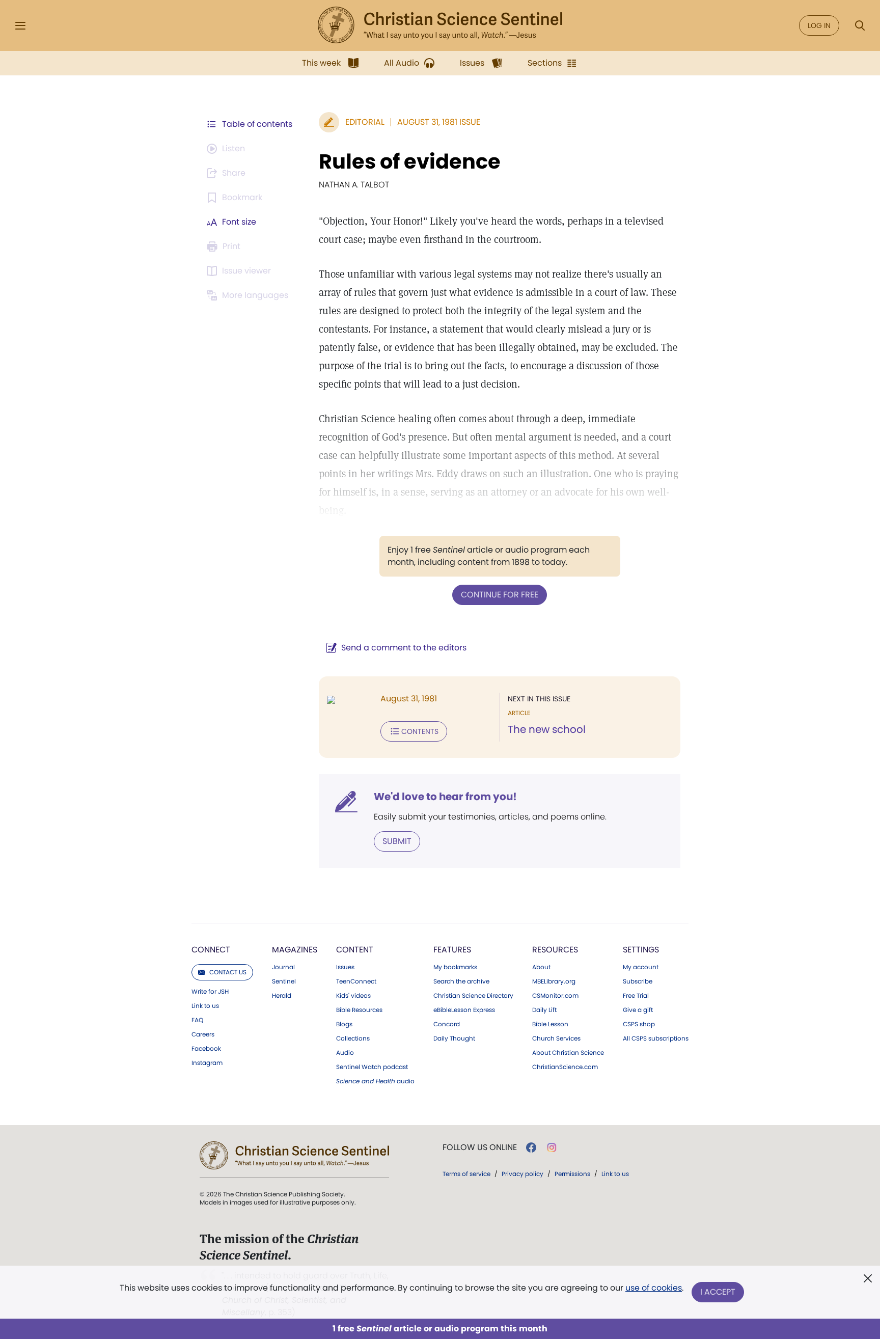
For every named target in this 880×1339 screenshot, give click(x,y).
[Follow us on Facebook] (531, 1147)
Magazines (294, 949)
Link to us (205, 1006)
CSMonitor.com (555, 996)
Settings (641, 949)
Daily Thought (454, 1038)
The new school (547, 729)
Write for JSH (210, 992)
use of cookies (653, 1288)
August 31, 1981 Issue (438, 122)
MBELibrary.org (553, 981)
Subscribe (637, 981)
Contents (419, 731)
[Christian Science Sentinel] (440, 25)
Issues (345, 967)
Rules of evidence (410, 161)
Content (354, 949)
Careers (202, 1034)
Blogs (344, 1024)
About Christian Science (568, 1053)
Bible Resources (359, 1010)
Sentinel (284, 981)
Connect (210, 949)
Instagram (207, 1063)
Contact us (227, 972)
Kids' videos (353, 996)
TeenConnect (356, 981)
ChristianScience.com (565, 1067)
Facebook (206, 1049)
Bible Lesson (550, 1024)
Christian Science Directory (473, 996)
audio (375, 1081)
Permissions (572, 1173)
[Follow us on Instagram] (551, 1147)
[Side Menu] (20, 25)
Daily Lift (544, 1010)
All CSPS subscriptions (656, 1038)
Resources (555, 949)
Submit (396, 841)
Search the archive (461, 981)
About (541, 967)
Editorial (364, 122)
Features (452, 949)
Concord (446, 1024)
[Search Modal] (859, 25)
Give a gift (638, 1010)
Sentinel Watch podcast (372, 1067)
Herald (281, 996)
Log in (819, 25)
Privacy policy (522, 1173)
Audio (345, 1053)
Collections (353, 1038)
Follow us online (480, 1147)
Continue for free (499, 594)
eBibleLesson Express (464, 1010)
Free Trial (636, 996)
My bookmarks (455, 967)
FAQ (197, 1020)
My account (640, 967)
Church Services (556, 1038)
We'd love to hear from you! (445, 796)
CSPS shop (639, 1024)
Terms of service (466, 1173)
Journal (283, 967)
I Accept (717, 1292)
